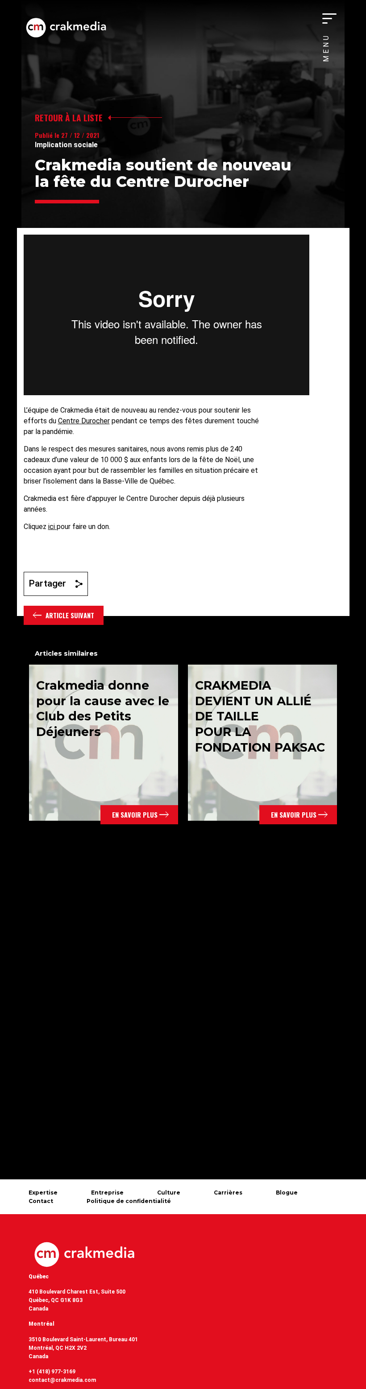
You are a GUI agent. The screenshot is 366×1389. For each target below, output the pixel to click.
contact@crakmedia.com (62, 1380)
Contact (41, 1201)
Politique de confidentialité (129, 1201)
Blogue (287, 1192)
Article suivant (70, 615)
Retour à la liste (69, 118)
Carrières (228, 1192)
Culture (168, 1192)
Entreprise (107, 1192)
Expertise (43, 1192)
